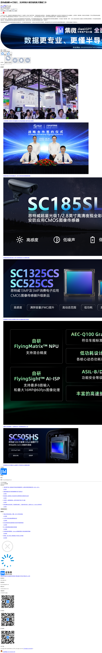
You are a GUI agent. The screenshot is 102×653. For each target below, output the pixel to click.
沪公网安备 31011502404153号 (9, 651)
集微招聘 (10, 576)
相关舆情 (2, 6)
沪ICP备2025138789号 (27, 648)
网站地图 (17, 576)
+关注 (2, 467)
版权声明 (6, 576)
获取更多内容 (4, 509)
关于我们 (21, 576)
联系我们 (14, 576)
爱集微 (4, 5)
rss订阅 (28, 576)
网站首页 (2, 576)
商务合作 (25, 576)
